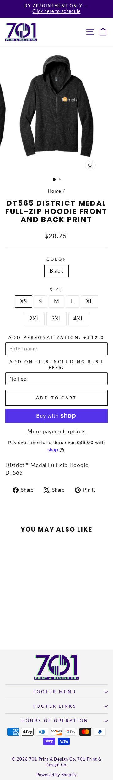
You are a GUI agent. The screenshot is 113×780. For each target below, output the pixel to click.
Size (56, 289)
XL (89, 301)
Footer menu (55, 691)
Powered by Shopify (56, 774)
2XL (34, 318)
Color (56, 259)
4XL (78, 318)
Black (56, 271)
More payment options (56, 431)
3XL (56, 318)
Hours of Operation (55, 720)
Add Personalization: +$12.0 (56, 337)
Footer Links (55, 706)
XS (23, 301)
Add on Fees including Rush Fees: (56, 364)
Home (54, 191)
